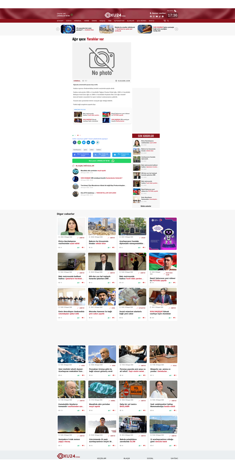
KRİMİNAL (77, 21)
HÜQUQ (102, 21)
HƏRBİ (86, 21)
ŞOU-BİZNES (141, 21)
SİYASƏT (60, 21)
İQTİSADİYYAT (119, 21)
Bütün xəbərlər (146, 206)
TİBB (109, 21)
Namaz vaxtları (159, 13)
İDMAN (94, 21)
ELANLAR (130, 21)
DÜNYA (68, 21)
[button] (177, 29)
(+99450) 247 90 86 (63, 16)
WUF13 (151, 21)
